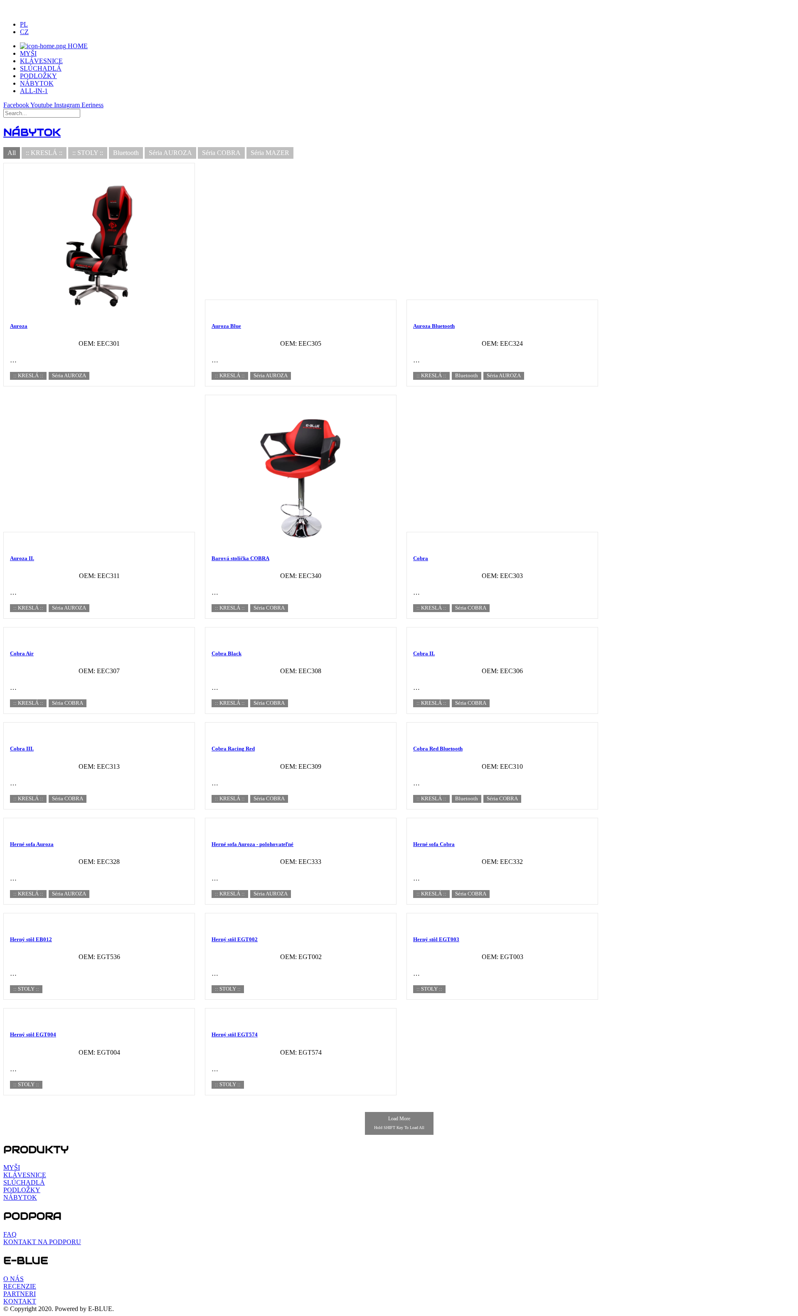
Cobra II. (424, 653)
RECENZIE (19, 1286)
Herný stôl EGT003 (436, 939)
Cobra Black (226, 653)
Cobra (420, 558)
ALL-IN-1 (34, 90)
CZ (24, 31)
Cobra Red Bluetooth (438, 748)
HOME (77, 45)
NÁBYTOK (37, 83)
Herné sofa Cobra (434, 844)
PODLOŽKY (38, 75)
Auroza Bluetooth (434, 326)
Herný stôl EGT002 (235, 939)
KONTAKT (19, 1301)
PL (24, 24)
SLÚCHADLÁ (41, 68)
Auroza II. (22, 558)
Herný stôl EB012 (31, 939)
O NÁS (13, 1278)
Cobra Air (22, 653)
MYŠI (28, 53)
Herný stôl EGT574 (235, 1034)
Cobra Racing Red (233, 748)
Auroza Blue (226, 326)
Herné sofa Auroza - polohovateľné (252, 844)
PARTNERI (19, 1293)
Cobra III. (22, 748)
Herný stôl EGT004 (33, 1034)
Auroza (18, 326)
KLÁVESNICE (41, 60)
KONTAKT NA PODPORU (42, 1241)
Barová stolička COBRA (240, 558)
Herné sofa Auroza (32, 844)
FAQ (10, 1234)
